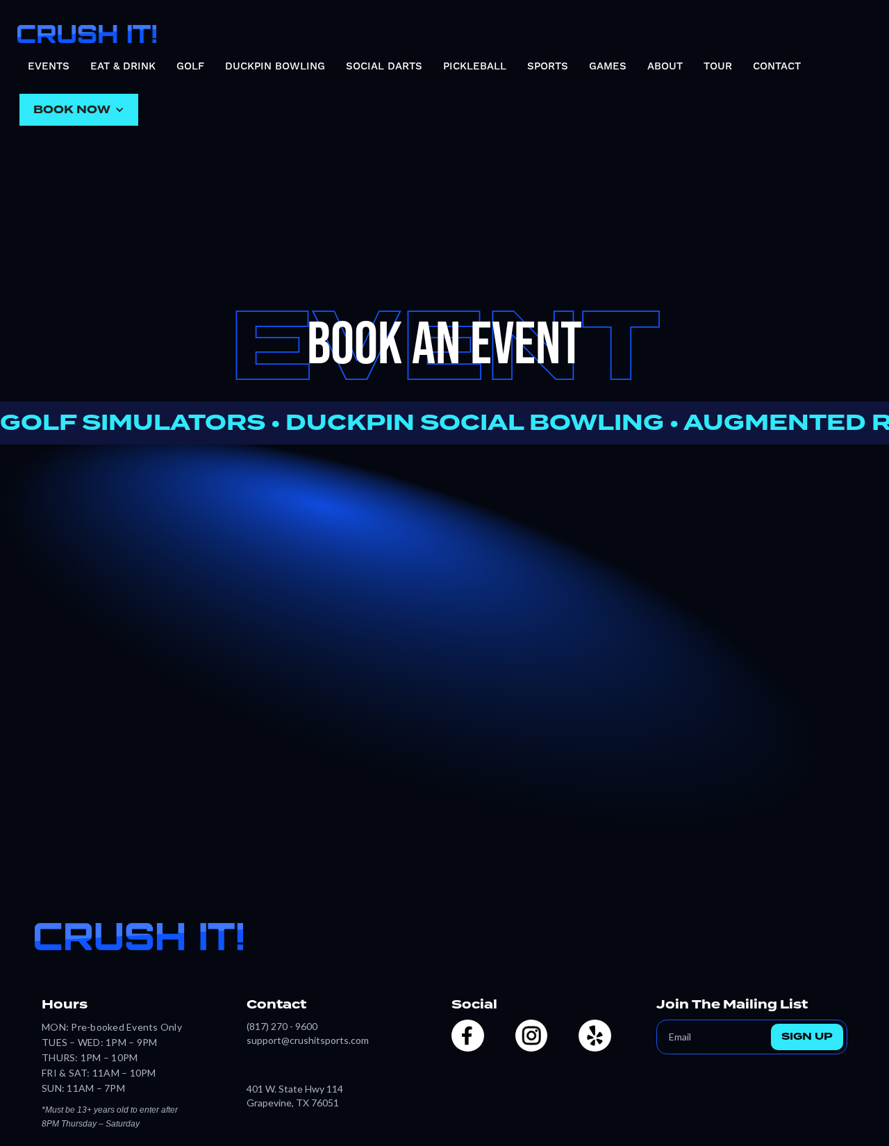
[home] (86, 30)
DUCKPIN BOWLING (275, 66)
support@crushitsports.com (308, 1040)
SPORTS (547, 66)
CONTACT (777, 66)
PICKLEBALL (474, 66)
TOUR (718, 66)
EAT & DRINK (123, 66)
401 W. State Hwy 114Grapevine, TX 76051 (295, 1095)
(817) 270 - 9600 (282, 1026)
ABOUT (665, 66)
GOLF (190, 66)
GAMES (607, 66)
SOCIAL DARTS (384, 66)
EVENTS (48, 66)
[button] (78, 110)
